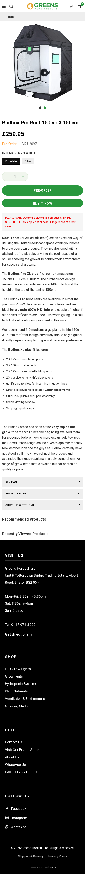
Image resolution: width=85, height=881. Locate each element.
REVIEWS (11, 482)
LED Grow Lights (18, 669)
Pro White (11, 161)
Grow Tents (14, 676)
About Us (12, 757)
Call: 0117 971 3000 (21, 772)
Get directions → (19, 634)
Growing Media (16, 706)
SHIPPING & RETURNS (19, 505)
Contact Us (13, 742)
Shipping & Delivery (31, 856)
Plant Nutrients (16, 691)
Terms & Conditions (42, 867)
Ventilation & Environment (25, 699)
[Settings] (72, 6)
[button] (79, 6)
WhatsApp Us (15, 764)
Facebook (18, 809)
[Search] (11, 6)
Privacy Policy (57, 856)
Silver (28, 161)
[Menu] (4, 6)
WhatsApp (18, 827)
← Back (9, 17)
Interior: (19, 153)
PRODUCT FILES (15, 493)
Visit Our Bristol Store (22, 750)
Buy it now (42, 204)
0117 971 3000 (23, 624)
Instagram (19, 818)
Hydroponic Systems (21, 684)
